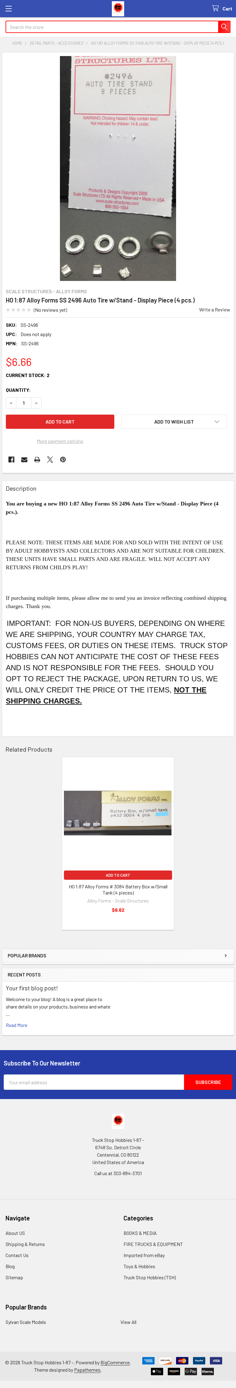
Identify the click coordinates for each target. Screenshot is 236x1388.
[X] (50, 459)
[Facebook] (11, 459)
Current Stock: (27, 375)
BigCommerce (115, 1362)
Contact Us (17, 1255)
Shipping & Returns (25, 1244)
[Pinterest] (63, 459)
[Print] (37, 459)
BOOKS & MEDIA (140, 1233)
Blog (10, 1266)
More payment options (60, 441)
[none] (118, 168)
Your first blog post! (32, 988)
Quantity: (18, 390)
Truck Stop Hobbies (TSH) (150, 1277)
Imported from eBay (144, 1255)
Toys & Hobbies (139, 1266)
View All (128, 1322)
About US (15, 1233)
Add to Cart (118, 875)
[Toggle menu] (8, 8)
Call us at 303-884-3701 (118, 1173)
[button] (174, 422)
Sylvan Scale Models (26, 1322)
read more (16, 1025)
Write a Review (214, 309)
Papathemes (87, 1370)
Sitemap (14, 1277)
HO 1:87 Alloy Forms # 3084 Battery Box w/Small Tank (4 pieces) (118, 889)
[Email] (24, 459)
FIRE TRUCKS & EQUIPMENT (153, 1244)
